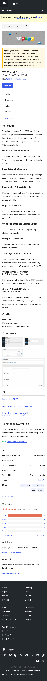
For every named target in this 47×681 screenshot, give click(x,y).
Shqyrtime (9, 100)
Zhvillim (8, 112)
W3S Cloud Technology (16, 79)
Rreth (4, 588)
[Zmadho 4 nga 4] (41, 361)
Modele (28, 600)
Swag (28, 619)
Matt (5, 631)
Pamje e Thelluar (9, 496)
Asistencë (9, 118)
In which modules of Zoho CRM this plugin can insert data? (15, 414)
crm (34, 485)
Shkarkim (7, 85)
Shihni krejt (40, 535)
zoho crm (40, 490)
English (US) (40, 480)
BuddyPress (8, 639)
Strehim (5, 596)
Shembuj (28, 588)
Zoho (34, 490)
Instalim (8, 106)
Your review (7, 535)
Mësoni (5, 607)
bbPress (7, 635)
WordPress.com (10, 627)
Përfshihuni (29, 607)
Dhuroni (29, 615)
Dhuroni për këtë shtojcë (12, 573)
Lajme (4, 592)
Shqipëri (11, 649)
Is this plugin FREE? (10, 399)
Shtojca (28, 596)
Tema (27, 592)
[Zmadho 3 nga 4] (19, 352)
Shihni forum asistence (11, 553)
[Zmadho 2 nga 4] (41, 340)
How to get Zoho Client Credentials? (17, 406)
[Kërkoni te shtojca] (26, 26)
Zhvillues (5, 615)
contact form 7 (26, 485)
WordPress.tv (9, 619)
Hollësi (7, 94)
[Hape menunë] (43, 3)
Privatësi (5, 600)
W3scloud (40, 485)
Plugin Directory (8, 10)
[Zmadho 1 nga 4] (19, 340)
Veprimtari (29, 611)
